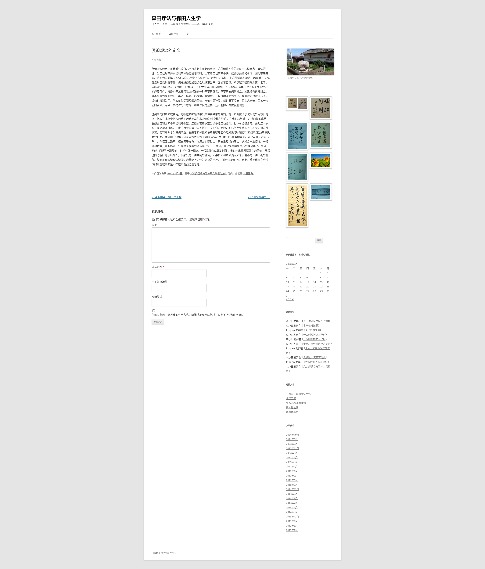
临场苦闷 (291, 398)
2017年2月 (292, 475)
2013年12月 (292, 516)
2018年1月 (292, 471)
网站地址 (157, 296)
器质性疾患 (292, 412)
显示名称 (158, 267)
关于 (188, 34)
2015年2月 (292, 484)
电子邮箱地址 (161, 281)
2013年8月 (292, 525)
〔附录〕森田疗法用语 (298, 393)
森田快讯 (173, 34)
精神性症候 (292, 407)
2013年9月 (292, 521)
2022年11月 (292, 448)
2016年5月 (292, 480)
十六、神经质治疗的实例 (316, 343)
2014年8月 (292, 498)
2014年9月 (292, 493)
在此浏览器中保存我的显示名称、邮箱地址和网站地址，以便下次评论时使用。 (198, 314)
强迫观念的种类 (259, 197)
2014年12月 (292, 489)
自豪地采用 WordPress (163, 553)
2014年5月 (292, 512)
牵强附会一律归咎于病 (166, 197)
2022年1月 (292, 457)
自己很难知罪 (310, 325)
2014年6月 (292, 507)
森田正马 (248, 173)
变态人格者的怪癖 (296, 403)
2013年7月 (292, 530)
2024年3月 (292, 439)
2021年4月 (292, 466)
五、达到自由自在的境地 (316, 321)
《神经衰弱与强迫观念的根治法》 (208, 173)
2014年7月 (292, 503)
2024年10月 (292, 434)
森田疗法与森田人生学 (176, 18)
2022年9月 (292, 453)
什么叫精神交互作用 (314, 334)
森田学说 (156, 34)
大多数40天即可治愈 (314, 357)
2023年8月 (292, 443)
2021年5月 (292, 462)
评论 (154, 225)
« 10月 (290, 299)
